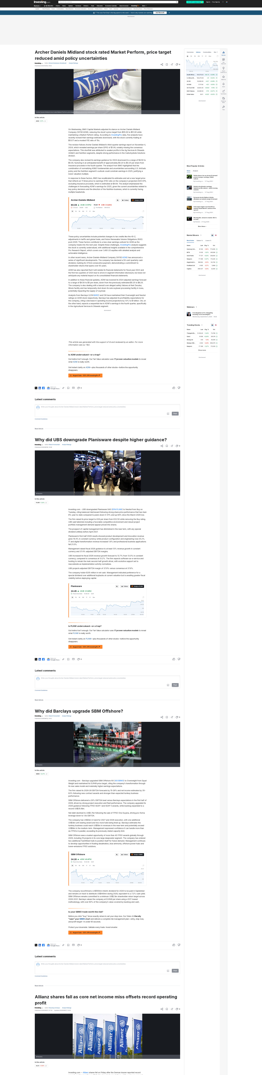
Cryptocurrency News (126, 9)
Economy (90, 9)
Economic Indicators (80, 9)
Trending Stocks (193, 295)
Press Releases (148, 9)
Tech (110, 9)
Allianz (86, 1043)
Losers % (208, 211)
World (106, 9)
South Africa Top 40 (193, 45)
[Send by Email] (73, 358)
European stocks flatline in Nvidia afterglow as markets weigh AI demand (205, 168)
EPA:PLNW (117, 480)
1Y (86, 181)
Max (94, 181)
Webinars (190, 277)
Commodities (60, 9)
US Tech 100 (190, 58)
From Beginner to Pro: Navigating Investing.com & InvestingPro (203, 284)
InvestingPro (116, 105)
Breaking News (138, 9)
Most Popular (46, 9)
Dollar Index (190, 65)
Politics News (99, 9)
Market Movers (193, 206)
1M (79, 181)
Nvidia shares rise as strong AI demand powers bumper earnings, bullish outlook (205, 147)
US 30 (188, 51)
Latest (37, 9)
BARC (96, 266)
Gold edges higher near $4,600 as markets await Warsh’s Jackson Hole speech (205, 178)
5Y (90, 181)
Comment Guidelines (41, 389)
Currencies (190, 22)
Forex (53, 9)
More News (201, 197)
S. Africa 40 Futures (193, 48)
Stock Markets (69, 9)
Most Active (190, 211)
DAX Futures (190, 61)
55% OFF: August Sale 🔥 (195, 2)
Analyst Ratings (73, 33)
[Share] (162, 35)
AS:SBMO (119, 751)
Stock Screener (124, 6)
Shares (216, 22)
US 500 (189, 55)
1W (76, 181)
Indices (198, 22)
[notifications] (223, 2)
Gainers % (200, 211)
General (116, 9)
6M (83, 181)
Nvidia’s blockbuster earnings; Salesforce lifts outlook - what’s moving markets (205, 158)
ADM (124, 228)
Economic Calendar (111, 6)
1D (72, 181)
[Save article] (167, 35)
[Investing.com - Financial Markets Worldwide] (42, 2)
